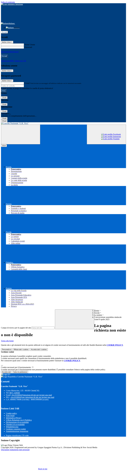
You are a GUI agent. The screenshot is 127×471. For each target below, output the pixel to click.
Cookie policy (11, 413)
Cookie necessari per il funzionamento (16, 367)
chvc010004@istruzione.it (32, 395)
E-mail (27, 83)
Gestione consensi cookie (16, 429)
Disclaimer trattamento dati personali (15, 450)
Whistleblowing (12, 427)
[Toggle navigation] (20, 134)
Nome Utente (29, 45)
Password (28, 47)
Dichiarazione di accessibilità (17, 422)
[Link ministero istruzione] (12, 4)
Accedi (4, 32)
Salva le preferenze (20, 372)
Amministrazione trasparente (17, 431)
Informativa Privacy (13, 418)
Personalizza (6, 349)
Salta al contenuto (8, 2)
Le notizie (98, 315)
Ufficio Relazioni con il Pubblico (19, 420)
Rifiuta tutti (21, 349)
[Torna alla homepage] (63, 123)
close (4, 146)
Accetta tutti (39, 349)
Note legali (10, 416)
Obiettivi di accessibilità (15, 424)
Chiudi (4, 98)
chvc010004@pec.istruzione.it (32, 397)
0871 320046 (14, 393)
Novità (96, 313)
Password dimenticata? (10, 52)
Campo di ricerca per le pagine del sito (16, 328)
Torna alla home (7, 341)
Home (96, 310)
